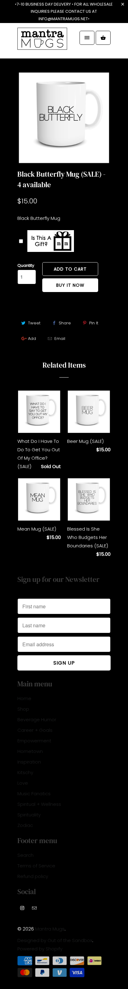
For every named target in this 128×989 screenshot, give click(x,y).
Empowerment (34, 740)
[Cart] (103, 38)
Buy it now (70, 285)
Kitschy (25, 772)
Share (65, 323)
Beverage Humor (36, 719)
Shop (23, 709)
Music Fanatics (34, 793)
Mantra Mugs (50, 929)
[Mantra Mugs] (42, 43)
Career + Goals (35, 730)
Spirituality (29, 814)
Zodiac (25, 825)
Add (32, 338)
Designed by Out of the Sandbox (54, 940)
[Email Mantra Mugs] (34, 908)
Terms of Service (36, 865)
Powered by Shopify (39, 948)
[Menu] (87, 38)
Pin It (93, 323)
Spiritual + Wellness (39, 804)
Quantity (25, 265)
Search (25, 855)
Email (59, 338)
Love (22, 783)
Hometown (30, 751)
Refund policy (32, 876)
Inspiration (29, 762)
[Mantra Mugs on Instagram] (22, 908)
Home (24, 698)
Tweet (34, 323)
